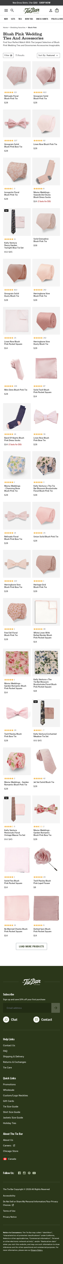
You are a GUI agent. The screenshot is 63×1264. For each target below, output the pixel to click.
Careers (7, 1145)
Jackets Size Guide (13, 1117)
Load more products (31, 946)
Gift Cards (8, 1101)
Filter (6, 55)
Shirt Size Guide (11, 1112)
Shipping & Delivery (13, 1056)
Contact (46, 1019)
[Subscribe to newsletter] (55, 1008)
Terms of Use (9, 1211)
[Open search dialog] (12, 10)
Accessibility (9, 1195)
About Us (8, 1140)
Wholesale (8, 1089)
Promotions (9, 1084)
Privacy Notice (10, 1217)
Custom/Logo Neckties (15, 1095)
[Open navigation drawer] (6, 10)
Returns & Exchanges (14, 1062)
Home (5, 27)
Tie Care (7, 1067)
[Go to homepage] (31, 10)
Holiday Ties (9, 1123)
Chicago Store (10, 1151)
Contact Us (9, 1045)
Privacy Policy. (37, 1250)
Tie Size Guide (10, 1106)
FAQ (5, 1050)
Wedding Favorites (18, 27)
